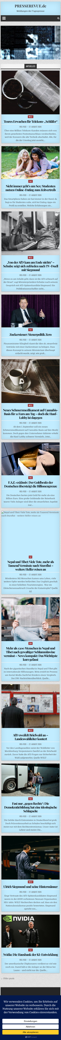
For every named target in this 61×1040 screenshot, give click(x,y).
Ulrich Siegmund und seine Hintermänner (30, 886)
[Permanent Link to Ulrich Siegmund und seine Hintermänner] (30, 858)
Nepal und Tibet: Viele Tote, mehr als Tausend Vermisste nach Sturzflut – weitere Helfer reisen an (30, 565)
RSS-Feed (23, 127)
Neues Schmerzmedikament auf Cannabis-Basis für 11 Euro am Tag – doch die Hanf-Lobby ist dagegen (30, 414)
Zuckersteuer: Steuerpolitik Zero (30, 334)
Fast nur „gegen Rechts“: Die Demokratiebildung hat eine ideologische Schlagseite (30, 807)
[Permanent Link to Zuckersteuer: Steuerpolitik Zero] (30, 311)
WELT (31, 116)
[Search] (58, 18)
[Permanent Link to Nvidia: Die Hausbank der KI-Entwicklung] (30, 931)
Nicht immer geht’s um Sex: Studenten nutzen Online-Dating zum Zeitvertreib (30, 188)
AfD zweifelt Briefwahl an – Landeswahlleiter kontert (30, 737)
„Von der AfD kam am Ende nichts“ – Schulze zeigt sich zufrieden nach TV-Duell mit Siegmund (30, 266)
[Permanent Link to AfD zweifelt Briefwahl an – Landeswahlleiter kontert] (30, 706)
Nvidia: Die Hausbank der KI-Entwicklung (30, 954)
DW (30, 643)
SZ (30, 557)
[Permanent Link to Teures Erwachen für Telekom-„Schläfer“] (30, 92)
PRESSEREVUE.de (30, 5)
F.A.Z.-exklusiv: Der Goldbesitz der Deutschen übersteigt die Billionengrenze (30, 484)
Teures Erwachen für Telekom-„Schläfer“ (30, 121)
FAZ (30, 181)
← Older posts (7, 978)
